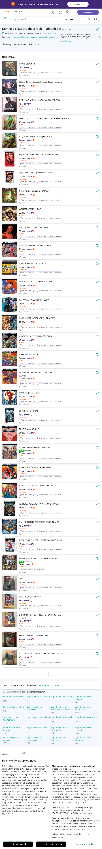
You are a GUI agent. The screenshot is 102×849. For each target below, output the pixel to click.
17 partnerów (9, 802)
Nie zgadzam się (53, 844)
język (25, 752)
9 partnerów (15, 805)
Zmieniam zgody (84, 844)
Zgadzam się (20, 844)
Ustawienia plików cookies (81, 823)
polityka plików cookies (62, 834)
